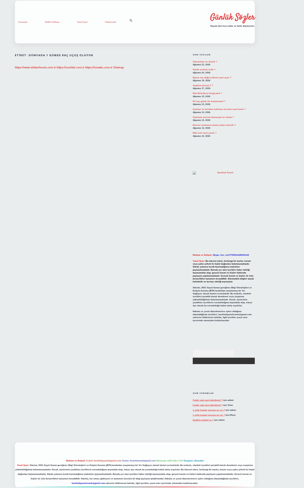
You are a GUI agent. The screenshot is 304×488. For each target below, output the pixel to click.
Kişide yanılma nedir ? (204, 69)
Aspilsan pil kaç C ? (203, 85)
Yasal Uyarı (82, 22)
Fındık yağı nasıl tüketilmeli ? (208, 400)
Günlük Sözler (232, 18)
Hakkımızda (110, 22)
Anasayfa (22, 22)
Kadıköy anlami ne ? (203, 420)
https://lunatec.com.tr (99, 67)
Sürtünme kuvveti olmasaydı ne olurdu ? (213, 117)
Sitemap (118, 67)
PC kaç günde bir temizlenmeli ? (209, 101)
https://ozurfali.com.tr (70, 67)
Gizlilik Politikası (52, 22)
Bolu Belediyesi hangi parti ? (207, 93)
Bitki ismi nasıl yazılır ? (205, 133)
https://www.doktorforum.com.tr (35, 67)
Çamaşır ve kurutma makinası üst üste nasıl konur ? (219, 109)
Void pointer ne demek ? (205, 62)
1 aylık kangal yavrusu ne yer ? (209, 410)
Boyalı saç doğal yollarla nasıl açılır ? (212, 77)
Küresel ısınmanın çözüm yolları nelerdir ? (214, 125)
